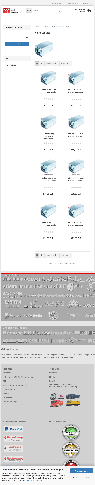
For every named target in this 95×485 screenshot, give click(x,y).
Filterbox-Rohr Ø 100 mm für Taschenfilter (48, 91)
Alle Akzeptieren (82, 471)
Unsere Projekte (58, 4)
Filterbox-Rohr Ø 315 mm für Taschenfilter (48, 223)
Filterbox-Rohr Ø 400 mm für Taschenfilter (48, 179)
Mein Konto (53, 377)
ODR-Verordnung (9, 389)
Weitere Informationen (81, 477)
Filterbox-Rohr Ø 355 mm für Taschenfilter (76, 91)
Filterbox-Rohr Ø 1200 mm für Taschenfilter (48, 136)
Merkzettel (86, 4)
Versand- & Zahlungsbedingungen (15, 385)
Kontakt (52, 381)
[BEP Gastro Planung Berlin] (13, 10)
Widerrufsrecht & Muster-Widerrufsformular (18, 377)
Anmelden (16, 44)
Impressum (7, 373)
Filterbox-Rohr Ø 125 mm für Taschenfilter (76, 223)
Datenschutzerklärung (34, 480)
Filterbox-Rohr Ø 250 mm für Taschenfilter (76, 179)
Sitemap (6, 394)
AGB (4, 381)
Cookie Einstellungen (10, 402)
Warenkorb (53, 373)
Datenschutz (7, 398)
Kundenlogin (73, 4)
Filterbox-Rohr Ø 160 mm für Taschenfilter (76, 135)
